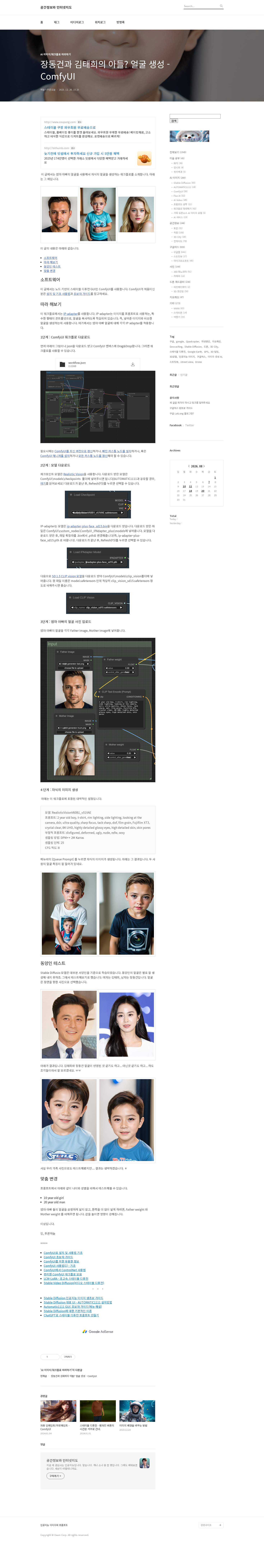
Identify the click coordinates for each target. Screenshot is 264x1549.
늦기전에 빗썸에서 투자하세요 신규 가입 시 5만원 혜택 (81, 153)
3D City (180, 237)
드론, (206, 346)
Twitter (189, 425)
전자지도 (180, 241)
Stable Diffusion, (193, 346)
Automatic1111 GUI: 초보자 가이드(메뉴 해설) (73, 1306)
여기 (43, 483)
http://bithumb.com (56, 148)
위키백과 (180, 172)
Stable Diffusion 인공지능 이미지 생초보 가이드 (73, 1298)
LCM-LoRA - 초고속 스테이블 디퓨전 (66, 1278)
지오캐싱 (177, 297)
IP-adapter (70, 313)
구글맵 (180, 252)
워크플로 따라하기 (185, 208)
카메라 (179, 276)
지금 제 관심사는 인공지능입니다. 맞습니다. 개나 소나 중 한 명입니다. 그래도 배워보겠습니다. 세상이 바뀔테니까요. (92, 1466)
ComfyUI (180, 191)
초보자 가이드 (82, 294)
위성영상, (206, 341)
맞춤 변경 (49, 271)
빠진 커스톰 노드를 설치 (116, 451)
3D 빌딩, (215, 351)
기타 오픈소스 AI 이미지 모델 (190, 213)
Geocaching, (176, 346)
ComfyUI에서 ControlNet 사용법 (65, 1270)
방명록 (121, 22)
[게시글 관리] (55, 1357)
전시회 (179, 167)
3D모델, (174, 356)
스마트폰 (180, 312)
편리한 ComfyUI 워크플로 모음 (63, 1274)
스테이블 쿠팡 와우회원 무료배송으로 (70, 127)
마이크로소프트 (183, 260)
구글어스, (201, 356)
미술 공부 (177, 158)
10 (184, 486)
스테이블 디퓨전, (178, 351)
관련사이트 (206, 1525)
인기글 (183, 374)
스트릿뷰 (180, 256)
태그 (56, 22)
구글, (172, 341)
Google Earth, (195, 351)
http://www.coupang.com (60, 122)
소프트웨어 (50, 258)
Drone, (199, 362)
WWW (179, 308)
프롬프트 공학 (183, 204)
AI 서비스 (180, 217)
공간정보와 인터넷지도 (56, 7)
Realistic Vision (73, 474)
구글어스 (177, 247)
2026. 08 (196, 466)
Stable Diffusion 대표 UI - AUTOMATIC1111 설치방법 (78, 1302)
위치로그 (100, 22)
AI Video (180, 200)
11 (190, 486)
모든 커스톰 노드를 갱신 (93, 456)
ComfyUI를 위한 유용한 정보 (61, 1261)
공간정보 (177, 223)
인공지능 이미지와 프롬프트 (54, 1525)
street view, (187, 362)
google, (180, 341)
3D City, (214, 346)
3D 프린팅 (181, 291)
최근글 (173, 374)
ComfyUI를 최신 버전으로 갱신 (74, 451)
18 (190, 491)
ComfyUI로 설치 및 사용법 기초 (63, 1252)
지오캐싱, (216, 341)
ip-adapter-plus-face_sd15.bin (87, 526)
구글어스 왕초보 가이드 (181, 408)
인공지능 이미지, (187, 356)
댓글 (42, 1444)
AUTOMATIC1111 (185, 187)
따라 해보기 (51, 262)
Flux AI (179, 195)
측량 (179, 232)
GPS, (206, 351)
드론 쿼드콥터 (180, 282)
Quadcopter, (193, 341)
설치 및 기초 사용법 (58, 294)
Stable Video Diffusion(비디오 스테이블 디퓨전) (74, 1283)
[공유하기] (51, 1357)
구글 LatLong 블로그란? (182, 413)
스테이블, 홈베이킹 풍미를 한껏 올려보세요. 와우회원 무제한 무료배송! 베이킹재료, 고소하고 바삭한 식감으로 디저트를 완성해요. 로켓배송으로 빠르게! (97, 134)
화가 (178, 163)
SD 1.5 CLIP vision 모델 (67, 576)
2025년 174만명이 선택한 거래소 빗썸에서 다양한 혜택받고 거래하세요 (86, 160)
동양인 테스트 (52, 266)
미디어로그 (77, 22)
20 (202, 491)
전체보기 (178, 152)
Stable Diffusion (184, 182)
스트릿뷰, (174, 362)
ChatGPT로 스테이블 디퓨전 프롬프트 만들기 (71, 1315)
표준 (178, 228)
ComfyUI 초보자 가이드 (58, 1257)
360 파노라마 (182, 271)
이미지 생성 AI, (215, 356)
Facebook (176, 425)
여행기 (179, 317)
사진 (175, 266)
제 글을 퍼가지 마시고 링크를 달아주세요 (190, 402)
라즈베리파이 (182, 287)
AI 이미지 (178, 177)
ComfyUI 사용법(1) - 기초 (60, 1265)
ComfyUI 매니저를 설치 (55, 456)
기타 (175, 303)
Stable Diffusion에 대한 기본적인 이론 (68, 1311)
